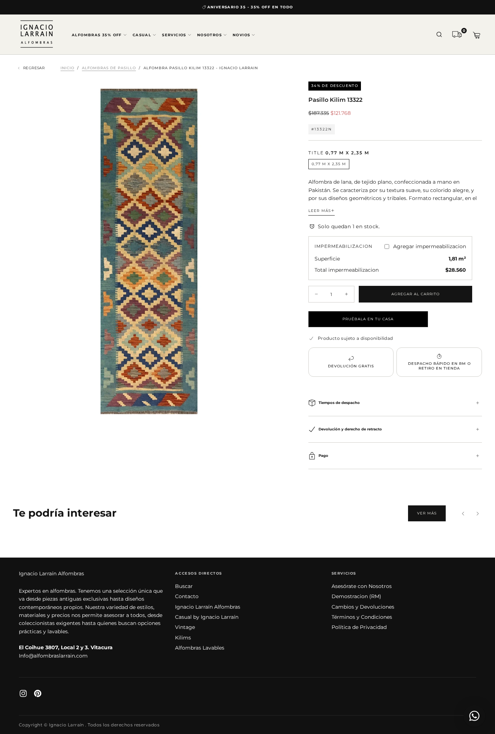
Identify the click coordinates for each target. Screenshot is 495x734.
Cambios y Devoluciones (363, 607)
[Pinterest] (37, 693)
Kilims (183, 637)
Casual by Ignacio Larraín (206, 617)
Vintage (185, 627)
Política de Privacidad (359, 627)
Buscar (184, 586)
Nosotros (209, 35)
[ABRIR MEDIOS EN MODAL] (274, 410)
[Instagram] (23, 693)
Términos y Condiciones (362, 617)
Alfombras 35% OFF (97, 35)
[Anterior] (463, 513)
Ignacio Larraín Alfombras (51, 573)
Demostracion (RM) (356, 596)
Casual (142, 35)
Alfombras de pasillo (109, 68)
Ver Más (427, 513)
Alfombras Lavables (199, 648)
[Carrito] (476, 35)
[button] (439, 35)
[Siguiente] (477, 513)
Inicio (67, 68)
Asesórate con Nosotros (362, 586)
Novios (241, 35)
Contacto (187, 596)
